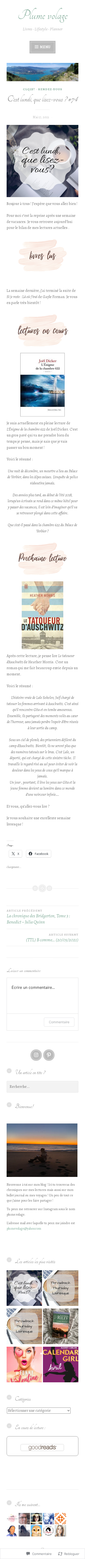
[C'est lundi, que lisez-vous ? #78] (24, 1289)
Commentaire (59, 1022)
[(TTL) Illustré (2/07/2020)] (24, 1327)
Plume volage (43, 15)
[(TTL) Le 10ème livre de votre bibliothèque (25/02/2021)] (60, 1289)
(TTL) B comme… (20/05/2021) (52, 938)
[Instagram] (36, 1055)
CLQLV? (29, 89)
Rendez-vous (50, 89)
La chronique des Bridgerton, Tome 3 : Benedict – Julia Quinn (38, 917)
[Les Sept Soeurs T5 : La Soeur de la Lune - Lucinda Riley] (60, 1327)
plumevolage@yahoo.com (24, 1228)
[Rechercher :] (42, 1087)
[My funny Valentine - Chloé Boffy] (24, 1365)
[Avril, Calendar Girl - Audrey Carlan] (60, 1365)
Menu (44, 47)
